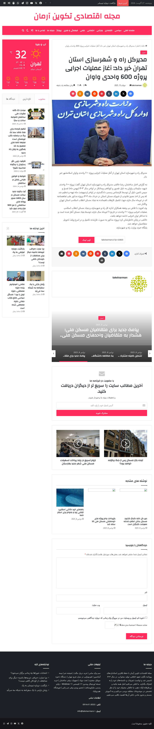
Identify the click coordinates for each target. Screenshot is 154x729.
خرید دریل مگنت (80, 673)
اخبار (138, 45)
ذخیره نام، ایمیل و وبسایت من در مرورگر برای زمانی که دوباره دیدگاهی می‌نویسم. (111, 618)
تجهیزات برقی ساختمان (68, 680)
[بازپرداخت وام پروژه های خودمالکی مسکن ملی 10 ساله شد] (101, 502)
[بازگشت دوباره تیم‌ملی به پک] (16, 241)
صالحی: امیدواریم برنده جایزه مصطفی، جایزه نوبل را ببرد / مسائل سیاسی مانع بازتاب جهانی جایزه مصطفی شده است (16, 296)
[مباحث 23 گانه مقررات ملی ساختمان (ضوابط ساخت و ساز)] (36, 114)
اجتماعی (90, 30)
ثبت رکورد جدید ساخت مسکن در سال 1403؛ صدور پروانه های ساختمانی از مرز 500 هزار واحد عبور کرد (17, 199)
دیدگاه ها (10, 98)
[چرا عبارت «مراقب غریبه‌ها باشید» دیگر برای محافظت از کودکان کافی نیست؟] (35, 241)
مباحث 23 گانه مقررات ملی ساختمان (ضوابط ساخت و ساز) (18, 115)
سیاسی (118, 30)
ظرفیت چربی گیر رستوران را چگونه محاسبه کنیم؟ (18, 164)
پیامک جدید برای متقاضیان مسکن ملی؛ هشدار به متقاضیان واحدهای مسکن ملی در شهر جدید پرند (102, 334)
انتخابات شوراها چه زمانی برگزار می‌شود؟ (29, 672)
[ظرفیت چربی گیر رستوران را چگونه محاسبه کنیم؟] (36, 164)
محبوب (41, 98)
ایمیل (145, 605)
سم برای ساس (94, 673)
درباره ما (50, 30)
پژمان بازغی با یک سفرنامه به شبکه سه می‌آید (36, 287)
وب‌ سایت (96, 605)
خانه (143, 45)
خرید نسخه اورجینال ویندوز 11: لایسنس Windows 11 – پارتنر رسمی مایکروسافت (77, 684)
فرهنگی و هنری (71, 30)
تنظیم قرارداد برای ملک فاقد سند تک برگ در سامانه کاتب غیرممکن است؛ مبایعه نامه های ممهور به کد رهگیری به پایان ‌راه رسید (17, 141)
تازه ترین (27, 98)
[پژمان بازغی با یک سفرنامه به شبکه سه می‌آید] (35, 276)
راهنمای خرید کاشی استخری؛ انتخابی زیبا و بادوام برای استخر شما (70, 512)
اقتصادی (108, 30)
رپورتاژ (59, 30)
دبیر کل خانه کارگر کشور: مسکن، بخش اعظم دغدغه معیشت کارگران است (135, 521)
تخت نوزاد (83, 680)
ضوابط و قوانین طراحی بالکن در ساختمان (18, 179)
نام (146, 592)
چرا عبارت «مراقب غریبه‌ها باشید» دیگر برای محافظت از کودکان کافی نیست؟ (35, 255)
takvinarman (137, 85)
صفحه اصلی (129, 30)
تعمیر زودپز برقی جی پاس (72, 687)
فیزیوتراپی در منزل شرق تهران (80, 676)
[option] (102, 332)
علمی (82, 30)
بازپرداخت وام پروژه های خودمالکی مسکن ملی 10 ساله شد (103, 521)
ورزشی (100, 30)
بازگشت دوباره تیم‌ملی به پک (104, 3)
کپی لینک (86, 239)
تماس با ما (40, 30)
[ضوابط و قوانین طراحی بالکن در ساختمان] (36, 180)
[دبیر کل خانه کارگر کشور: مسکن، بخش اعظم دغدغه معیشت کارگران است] (133, 502)
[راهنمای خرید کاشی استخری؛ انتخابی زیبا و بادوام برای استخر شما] (70, 498)
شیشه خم (68, 673)
